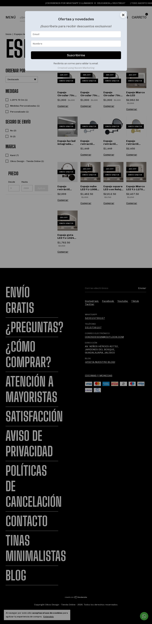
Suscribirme (76, 55)
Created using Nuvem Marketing (76, 67)
